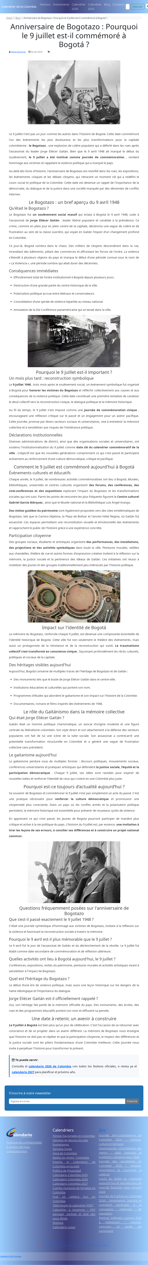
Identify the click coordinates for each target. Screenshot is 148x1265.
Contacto (118, 4)
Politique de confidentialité (24, 1142)
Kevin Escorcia (18, 51)
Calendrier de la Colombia (19, 7)
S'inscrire (132, 1101)
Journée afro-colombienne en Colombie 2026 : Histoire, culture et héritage (120, 1139)
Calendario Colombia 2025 (70, 1175)
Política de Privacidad (67, 1171)
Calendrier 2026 (79, 6)
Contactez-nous (16, 1151)
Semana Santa (62, 1149)
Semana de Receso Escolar (70, 1140)
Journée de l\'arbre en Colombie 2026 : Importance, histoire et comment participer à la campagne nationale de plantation (120, 1204)
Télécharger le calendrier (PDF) (73, 1205)
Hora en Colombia (65, 1153)
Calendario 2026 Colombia (10, 1256)
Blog (107, 4)
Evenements (61, 4)
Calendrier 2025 (95, 6)
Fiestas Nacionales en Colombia (74, 1136)
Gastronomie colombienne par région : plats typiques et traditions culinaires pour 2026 (120, 1152)
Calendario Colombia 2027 (70, 1184)
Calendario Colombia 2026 (70, 1179)
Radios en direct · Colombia (71, 1158)
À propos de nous (18, 1147)
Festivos (45, 4)
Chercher (138, 6)
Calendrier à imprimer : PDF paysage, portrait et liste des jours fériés (74, 1214)
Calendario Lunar (64, 1227)
